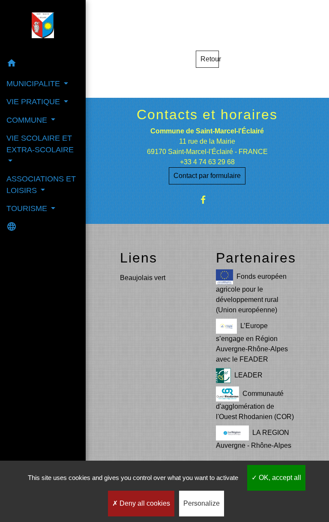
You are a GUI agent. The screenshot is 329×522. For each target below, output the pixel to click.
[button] (42, 64)
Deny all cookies (144, 503)
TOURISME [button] (27, 208)
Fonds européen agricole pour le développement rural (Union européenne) (251, 293)
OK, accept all (279, 477)
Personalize (201, 503)
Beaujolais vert (142, 277)
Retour (209, 59)
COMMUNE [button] (27, 120)
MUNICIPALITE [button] (34, 83)
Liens (138, 258)
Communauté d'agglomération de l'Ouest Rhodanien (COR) (255, 405)
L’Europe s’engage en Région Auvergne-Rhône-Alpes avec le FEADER (252, 342)
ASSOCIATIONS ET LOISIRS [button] (41, 184)
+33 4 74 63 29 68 (207, 162)
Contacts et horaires (207, 114)
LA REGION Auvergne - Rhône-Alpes (253, 439)
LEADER (248, 375)
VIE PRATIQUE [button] (34, 101)
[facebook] (207, 199)
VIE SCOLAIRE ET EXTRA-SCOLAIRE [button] (40, 144)
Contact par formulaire (207, 175)
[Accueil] (43, 27)
